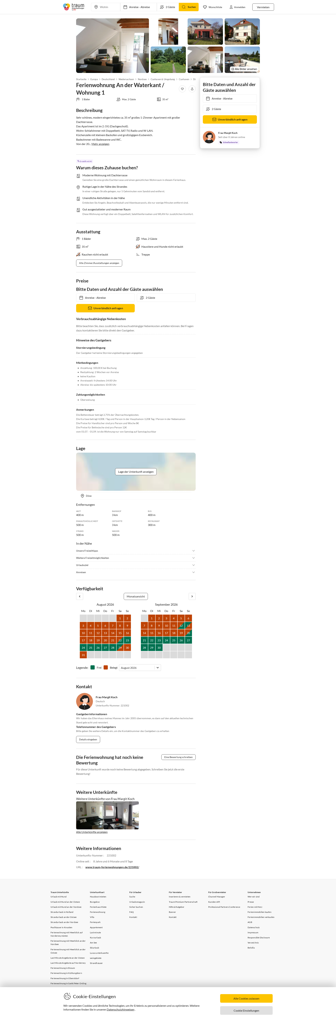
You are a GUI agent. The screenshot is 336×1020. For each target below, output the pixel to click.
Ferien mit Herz (255, 907)
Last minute (95, 932)
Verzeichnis (253, 942)
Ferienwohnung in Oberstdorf (65, 978)
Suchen (192, 6)
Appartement (96, 927)
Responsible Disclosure (259, 937)
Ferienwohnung (97, 912)
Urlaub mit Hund (58, 896)
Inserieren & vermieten (179, 896)
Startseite (81, 79)
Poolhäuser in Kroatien (61, 927)
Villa (92, 917)
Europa (94, 79)
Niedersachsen (126, 79)
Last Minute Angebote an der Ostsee (68, 958)
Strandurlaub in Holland (62, 912)
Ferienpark (95, 922)
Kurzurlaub (95, 937)
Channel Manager (216, 896)
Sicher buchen (136, 907)
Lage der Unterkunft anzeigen (136, 471)
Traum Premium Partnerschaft (183, 902)
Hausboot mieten (98, 896)
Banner (172, 912)
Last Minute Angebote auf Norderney (68, 963)
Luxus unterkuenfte (99, 953)
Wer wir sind (254, 896)
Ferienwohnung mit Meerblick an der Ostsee (68, 951)
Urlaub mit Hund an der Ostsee (65, 902)
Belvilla (251, 947)
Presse (251, 902)
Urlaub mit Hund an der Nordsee (66, 907)
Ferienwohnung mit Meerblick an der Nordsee (68, 942)
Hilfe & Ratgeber (176, 907)
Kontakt (133, 917)
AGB (250, 922)
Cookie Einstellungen (246, 1010)
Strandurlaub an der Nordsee (64, 922)
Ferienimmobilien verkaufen (261, 917)
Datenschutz (254, 927)
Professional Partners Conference (224, 907)
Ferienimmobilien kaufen (259, 912)
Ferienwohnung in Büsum (63, 968)
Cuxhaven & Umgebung (162, 79)
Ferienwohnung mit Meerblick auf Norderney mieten (67, 934)
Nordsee (142, 79)
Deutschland (108, 79)
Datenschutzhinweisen (120, 1009)
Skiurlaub (94, 947)
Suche (132, 896)
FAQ (131, 912)
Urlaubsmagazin (137, 902)
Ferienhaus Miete (98, 907)
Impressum (253, 932)
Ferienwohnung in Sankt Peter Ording (68, 983)
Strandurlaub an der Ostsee (63, 917)
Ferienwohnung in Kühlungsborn (66, 973)
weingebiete (95, 958)
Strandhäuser (96, 963)
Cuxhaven (184, 79)
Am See (93, 942)
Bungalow (95, 902)
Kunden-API (214, 902)
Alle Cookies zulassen (246, 998)
